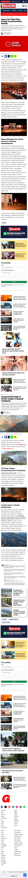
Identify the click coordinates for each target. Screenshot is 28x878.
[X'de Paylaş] (9, 56)
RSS (5, 872)
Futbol (15, 823)
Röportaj (16, 816)
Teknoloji (16, 822)
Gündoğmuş (4, 845)
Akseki (2, 830)
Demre (2, 836)
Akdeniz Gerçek (4, 17)
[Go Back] (25, 875)
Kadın (2, 825)
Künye (15, 847)
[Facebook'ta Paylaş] (5, 56)
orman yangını (7, 448)
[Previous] (1, 14)
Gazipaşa (3, 844)
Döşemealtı (4, 838)
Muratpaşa (3, 863)
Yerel (2, 823)
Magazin (16, 820)
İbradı (2, 847)
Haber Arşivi (17, 853)
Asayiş (15, 814)
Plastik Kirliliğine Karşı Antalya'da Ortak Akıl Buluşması (18, 320)
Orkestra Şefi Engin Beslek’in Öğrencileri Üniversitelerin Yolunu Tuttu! (13, 351)
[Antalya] (14, 339)
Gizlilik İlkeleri (17, 851)
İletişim (16, 849)
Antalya (11, 17)
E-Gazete (12, 1)
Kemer (2, 851)
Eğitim (15, 812)
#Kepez (4, 222)
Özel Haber (3, 818)
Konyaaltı (3, 855)
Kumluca (3, 859)
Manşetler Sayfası (18, 834)
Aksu (2, 832)
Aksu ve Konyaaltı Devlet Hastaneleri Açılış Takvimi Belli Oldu (19, 328)
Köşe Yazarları (17, 830)
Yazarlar (16, 1)
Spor (2, 820)
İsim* (2, 265)
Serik (2, 864)
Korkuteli (3, 857)
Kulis (2, 812)
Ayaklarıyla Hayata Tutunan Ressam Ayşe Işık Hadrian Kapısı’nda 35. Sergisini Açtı (14, 14)
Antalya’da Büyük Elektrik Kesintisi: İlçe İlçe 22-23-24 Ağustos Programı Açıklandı (19, 298)
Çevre (15, 825)
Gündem (3, 810)
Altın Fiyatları (17, 840)
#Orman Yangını (6, 622)
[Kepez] (14, 363)
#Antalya (4, 619)
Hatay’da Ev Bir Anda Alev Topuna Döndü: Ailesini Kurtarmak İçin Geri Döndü (19, 381)
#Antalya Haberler (13, 619)
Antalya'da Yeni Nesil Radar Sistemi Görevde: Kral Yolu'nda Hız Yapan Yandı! (19, 305)
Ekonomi (3, 814)
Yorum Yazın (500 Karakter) (7, 270)
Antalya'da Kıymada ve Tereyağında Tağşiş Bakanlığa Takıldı (18, 313)
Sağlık (15, 810)
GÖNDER (14, 282)
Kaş (2, 849)
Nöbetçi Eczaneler (18, 844)
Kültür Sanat (4, 827)
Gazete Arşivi (17, 855)
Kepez (2, 853)
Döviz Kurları (17, 838)
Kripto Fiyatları (18, 842)
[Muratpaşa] (14, 761)
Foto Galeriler (17, 832)
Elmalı (2, 840)
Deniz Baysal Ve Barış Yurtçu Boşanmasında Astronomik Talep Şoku (20, 388)
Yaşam (2, 822)
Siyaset (2, 816)
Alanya (2, 834)
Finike (2, 842)
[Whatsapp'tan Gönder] (11, 56)
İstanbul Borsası (18, 836)
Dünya (15, 818)
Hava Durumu (17, 845)
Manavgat (3, 861)
